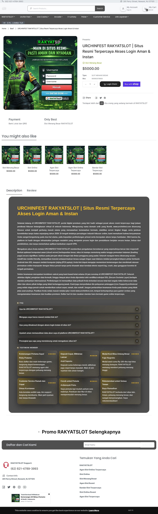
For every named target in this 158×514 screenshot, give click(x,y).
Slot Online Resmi (88, 492)
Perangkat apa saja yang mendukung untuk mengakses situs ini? (48, 341)
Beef (12, 28)
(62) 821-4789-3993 (14, 1)
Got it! (130, 510)
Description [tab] (14, 190)
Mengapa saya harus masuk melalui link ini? (38, 317)
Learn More (94, 510)
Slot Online (32, 167)
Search (100, 8)
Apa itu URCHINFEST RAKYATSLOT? (36, 309)
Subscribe (147, 445)
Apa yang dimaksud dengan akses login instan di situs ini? (45, 325)
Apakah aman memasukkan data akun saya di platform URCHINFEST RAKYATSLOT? (56, 333)
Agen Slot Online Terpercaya (93, 469)
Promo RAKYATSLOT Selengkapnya (80, 432)
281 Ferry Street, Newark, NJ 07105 (138, 1)
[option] (11, 162)
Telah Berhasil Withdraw (30, 495)
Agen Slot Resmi (87, 483)
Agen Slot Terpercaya (89, 496)
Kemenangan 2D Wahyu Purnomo (33, 497)
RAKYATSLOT (86, 465)
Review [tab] (32, 190)
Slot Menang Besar (11, 167)
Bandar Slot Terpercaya (90, 488)
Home (4, 28)
